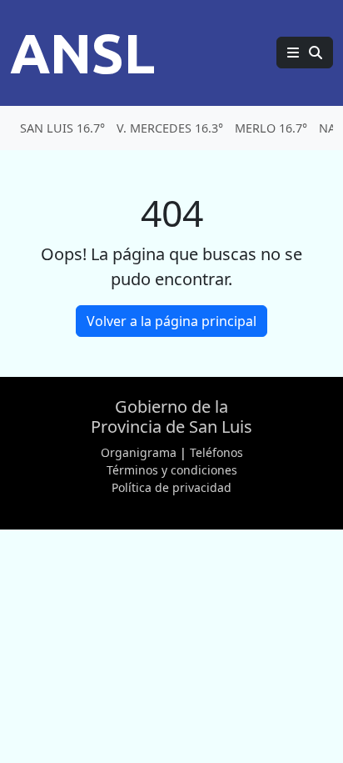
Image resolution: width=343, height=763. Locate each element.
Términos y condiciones (172, 470)
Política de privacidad (171, 487)
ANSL (82, 52)
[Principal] (304, 52)
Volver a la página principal (171, 321)
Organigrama (138, 452)
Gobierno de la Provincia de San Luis (171, 416)
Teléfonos (216, 452)
